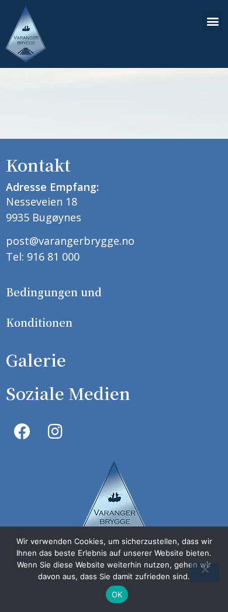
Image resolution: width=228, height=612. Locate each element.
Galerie (36, 359)
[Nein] (204, 572)
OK (117, 594)
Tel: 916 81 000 (43, 256)
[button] (212, 20)
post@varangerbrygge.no (70, 241)
